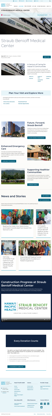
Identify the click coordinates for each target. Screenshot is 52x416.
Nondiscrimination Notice (41, 414)
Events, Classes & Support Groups (18, 395)
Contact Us (4, 392)
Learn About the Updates (8, 161)
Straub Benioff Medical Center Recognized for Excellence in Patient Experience (30, 259)
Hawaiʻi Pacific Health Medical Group (45, 387)
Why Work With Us (30, 387)
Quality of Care (40, 77)
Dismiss (46, 15)
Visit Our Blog (46, 195)
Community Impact (40, 80)
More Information (40, 15)
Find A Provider (16, 389)
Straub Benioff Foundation (16, 366)
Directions (47, 57)
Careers (47, 78)
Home (35, 414)
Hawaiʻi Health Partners (44, 388)
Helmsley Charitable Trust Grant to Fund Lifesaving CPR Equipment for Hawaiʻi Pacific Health (8, 262)
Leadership (48, 76)
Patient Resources (17, 391)
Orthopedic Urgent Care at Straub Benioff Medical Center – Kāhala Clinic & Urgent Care (43, 230)
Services (31, 78)
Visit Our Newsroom (45, 200)
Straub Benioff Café (22, 101)
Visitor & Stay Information (9, 101)
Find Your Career (30, 386)
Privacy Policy (48, 414)
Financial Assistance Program (32, 403)
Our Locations (6, 103)
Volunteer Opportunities (23, 103)
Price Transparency (30, 407)
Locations (16, 387)
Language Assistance (30, 405)
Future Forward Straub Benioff (36, 137)
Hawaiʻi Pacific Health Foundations (18, 404)
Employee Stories (30, 389)
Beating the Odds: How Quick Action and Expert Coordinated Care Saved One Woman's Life (17, 228)
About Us (31, 76)
